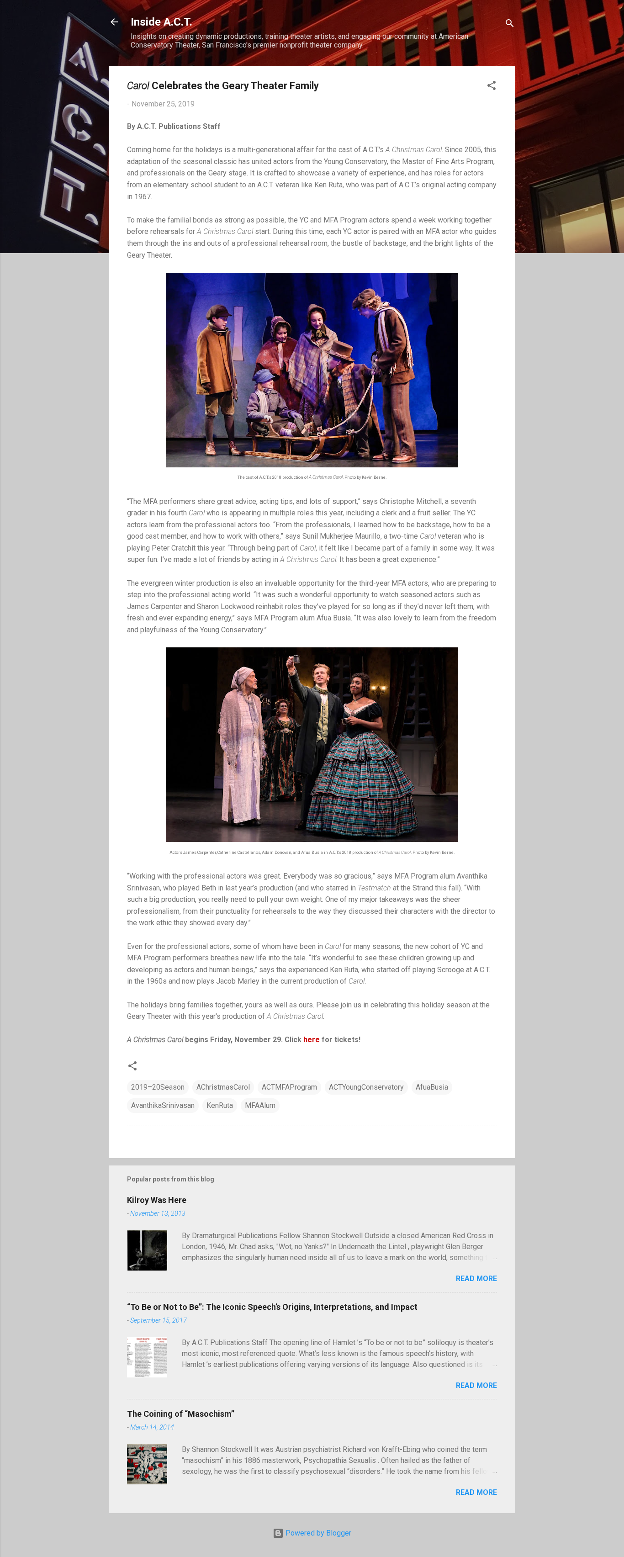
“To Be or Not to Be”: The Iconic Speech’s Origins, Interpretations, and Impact (272, 1307)
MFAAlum (260, 1105)
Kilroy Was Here (156, 1200)
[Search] (509, 25)
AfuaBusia (432, 1087)
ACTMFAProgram (289, 1087)
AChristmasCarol (223, 1087)
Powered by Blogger (317, 1533)
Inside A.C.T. (161, 22)
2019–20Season (158, 1087)
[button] (491, 87)
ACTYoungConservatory (366, 1087)
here (311, 1039)
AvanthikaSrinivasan (163, 1105)
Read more (476, 1278)
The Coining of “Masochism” (180, 1414)
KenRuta (219, 1105)
